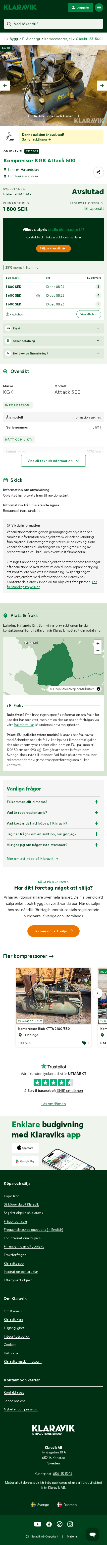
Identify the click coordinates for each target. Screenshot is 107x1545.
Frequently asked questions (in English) (33, 1230)
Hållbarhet (12, 1353)
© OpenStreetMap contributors (72, 689)
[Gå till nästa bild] (98, 993)
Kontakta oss (14, 1392)
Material (72, 1536)
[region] (53, 666)
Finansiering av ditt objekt (24, 1246)
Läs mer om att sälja (50, 931)
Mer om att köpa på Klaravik (30, 859)
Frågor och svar (15, 1221)
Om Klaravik (13, 1311)
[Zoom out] (98, 650)
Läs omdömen (53, 1103)
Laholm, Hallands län (23, 170)
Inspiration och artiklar (21, 1272)
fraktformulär (24, 725)
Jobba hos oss (14, 1401)
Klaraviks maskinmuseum (23, 1361)
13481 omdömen (69, 1090)
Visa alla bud (88, 314)
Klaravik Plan (13, 1319)
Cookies (10, 1345)
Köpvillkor (11, 1196)
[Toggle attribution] (99, 689)
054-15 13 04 (62, 1474)
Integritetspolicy (17, 1336)
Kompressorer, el (58, 39)
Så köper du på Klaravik (21, 1204)
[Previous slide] (5, 86)
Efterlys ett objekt (18, 1280)
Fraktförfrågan (15, 1255)
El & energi (31, 39)
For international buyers (22, 1238)
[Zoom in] (98, 643)
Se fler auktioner (35, 139)
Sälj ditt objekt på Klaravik (23, 1213)
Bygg (14, 39)
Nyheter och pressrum (21, 1409)
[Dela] (99, 172)
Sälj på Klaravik (50, 248)
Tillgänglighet (14, 1328)
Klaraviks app (14, 1263)
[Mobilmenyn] (99, 7)
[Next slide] (102, 86)
